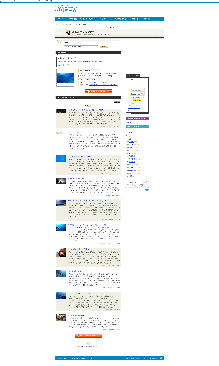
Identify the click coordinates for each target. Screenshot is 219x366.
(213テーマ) (137, 173)
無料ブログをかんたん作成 (62, 5)
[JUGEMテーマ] (112, 27)
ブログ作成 (73, 19)
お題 (130, 176)
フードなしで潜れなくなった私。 (80, 293)
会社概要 (83, 358)
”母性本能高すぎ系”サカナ (77, 271)
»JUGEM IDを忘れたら (133, 105)
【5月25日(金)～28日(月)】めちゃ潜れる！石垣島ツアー (88, 110)
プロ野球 (132, 162)
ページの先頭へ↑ (161, 358)
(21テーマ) (136, 144)
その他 (131, 173)
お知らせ (148, 19)
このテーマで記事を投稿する (98, 91)
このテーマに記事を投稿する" (88, 336)
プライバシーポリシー (68, 358)
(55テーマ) (136, 150)
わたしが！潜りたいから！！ (78, 178)
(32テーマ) (136, 147)
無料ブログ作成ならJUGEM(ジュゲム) (66, 11)
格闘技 (131, 147)
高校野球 (132, 156)
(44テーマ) (136, 153)
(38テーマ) (136, 142)
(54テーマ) (137, 167)
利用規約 (59, 358)
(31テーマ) (140, 170)
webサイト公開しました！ (77, 132)
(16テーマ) (138, 156)
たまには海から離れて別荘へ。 (79, 249)
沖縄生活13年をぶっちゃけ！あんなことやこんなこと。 (88, 201)
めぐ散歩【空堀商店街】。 (77, 315)
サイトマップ (89, 358)
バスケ (131, 142)
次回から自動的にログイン (138, 98)
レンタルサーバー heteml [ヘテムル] (137, 182)
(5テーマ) (138, 159)
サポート (136, 19)
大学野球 (132, 159)
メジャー (132, 165)
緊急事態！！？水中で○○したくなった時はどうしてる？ (88, 225)
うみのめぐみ (130, 122)
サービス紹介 (88, 19)
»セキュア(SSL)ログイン (134, 103)
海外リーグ (133, 170)
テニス (131, 153)
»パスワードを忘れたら (134, 108)
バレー (131, 144)
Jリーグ (131, 168)
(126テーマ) (135, 139)
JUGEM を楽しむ (120, 19)
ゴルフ (131, 150)
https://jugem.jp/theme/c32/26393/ (95, 61)
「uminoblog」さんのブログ (98, 82)
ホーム (60, 19)
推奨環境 (77, 358)
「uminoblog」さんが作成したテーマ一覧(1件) (103, 85)
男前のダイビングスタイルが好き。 (80, 156)
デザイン (103, 19)
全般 (130, 139)
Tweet (59, 66)
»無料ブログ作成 (132, 110)
